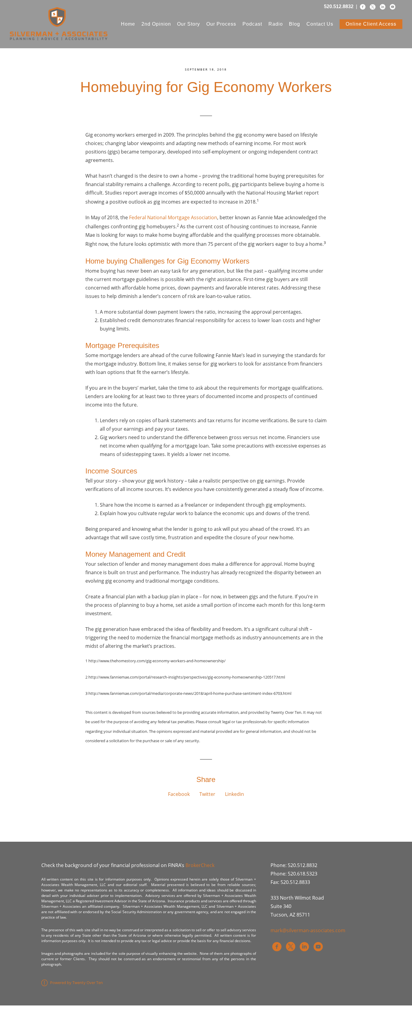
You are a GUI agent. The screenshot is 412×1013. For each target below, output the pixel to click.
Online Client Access (371, 24)
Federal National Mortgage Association (173, 217)
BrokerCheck (199, 865)
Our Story (188, 24)
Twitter (207, 794)
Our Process (221, 24)
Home (128, 24)
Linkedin (234, 794)
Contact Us (319, 24)
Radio (275, 24)
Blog (294, 24)
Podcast (252, 24)
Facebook (179, 794)
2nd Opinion (156, 24)
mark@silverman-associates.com (308, 930)
